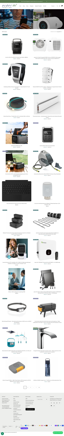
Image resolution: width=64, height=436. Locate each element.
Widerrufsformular (16, 419)
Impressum (28, 405)
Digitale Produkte (38, 5)
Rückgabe (15, 416)
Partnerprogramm (16, 406)
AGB (14, 421)
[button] (2, 433)
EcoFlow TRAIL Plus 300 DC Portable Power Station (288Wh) (16, 57)
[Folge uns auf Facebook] (51, 403)
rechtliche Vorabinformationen (17, 409)
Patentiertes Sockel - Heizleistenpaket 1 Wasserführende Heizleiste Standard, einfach (47, 117)
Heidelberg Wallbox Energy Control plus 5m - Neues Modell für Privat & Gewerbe (17, 87)
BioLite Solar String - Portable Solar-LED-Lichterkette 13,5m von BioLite (17, 116)
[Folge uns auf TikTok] (54, 405)
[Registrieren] (46, 399)
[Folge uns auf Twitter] (54, 403)
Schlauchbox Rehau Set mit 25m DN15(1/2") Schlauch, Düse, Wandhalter (47, 173)
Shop (24, 5)
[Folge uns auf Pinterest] (59, 403)
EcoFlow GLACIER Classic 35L (16, 145)
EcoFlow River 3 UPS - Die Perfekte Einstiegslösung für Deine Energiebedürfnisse (16, 174)
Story (27, 5)
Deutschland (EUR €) (5, 427)
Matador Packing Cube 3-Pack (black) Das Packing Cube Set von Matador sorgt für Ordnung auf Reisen (16, 233)
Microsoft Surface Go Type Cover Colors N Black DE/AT (17, 203)
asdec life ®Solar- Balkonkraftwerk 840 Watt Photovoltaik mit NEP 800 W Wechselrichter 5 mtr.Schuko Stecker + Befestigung (47, 292)
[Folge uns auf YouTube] (51, 405)
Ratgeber (31, 5)
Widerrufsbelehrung (29, 402)
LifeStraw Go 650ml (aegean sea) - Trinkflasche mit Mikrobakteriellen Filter (47, 380)
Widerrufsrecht (16, 417)
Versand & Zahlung (29, 403)
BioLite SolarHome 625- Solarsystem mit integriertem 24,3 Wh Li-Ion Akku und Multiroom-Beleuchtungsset (16, 351)
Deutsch (10, 426)
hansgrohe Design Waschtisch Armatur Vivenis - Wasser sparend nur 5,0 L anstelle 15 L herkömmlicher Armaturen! (47, 351)
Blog (14, 398)
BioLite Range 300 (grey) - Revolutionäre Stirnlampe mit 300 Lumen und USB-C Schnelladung (16, 322)
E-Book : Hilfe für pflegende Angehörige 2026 (16, 291)
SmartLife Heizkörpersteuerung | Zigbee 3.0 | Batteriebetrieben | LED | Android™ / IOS (47, 204)
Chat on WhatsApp (58, 432)
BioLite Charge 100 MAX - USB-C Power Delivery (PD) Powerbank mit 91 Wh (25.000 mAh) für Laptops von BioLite (17, 381)
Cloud (14, 400)
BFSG (27, 407)
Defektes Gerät (16, 402)
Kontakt (44, 5)
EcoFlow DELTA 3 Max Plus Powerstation (47, 145)
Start (20, 5)
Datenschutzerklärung (30, 400)
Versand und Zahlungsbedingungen (17, 414)
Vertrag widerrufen (30, 409)
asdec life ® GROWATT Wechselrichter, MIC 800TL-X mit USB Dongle (47, 262)
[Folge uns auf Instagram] (56, 403)
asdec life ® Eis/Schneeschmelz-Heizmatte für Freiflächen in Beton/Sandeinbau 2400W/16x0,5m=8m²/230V (47, 233)
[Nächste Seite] (39, 387)
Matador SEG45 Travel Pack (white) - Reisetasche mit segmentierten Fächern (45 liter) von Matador (47, 87)
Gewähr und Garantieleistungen (17, 404)
